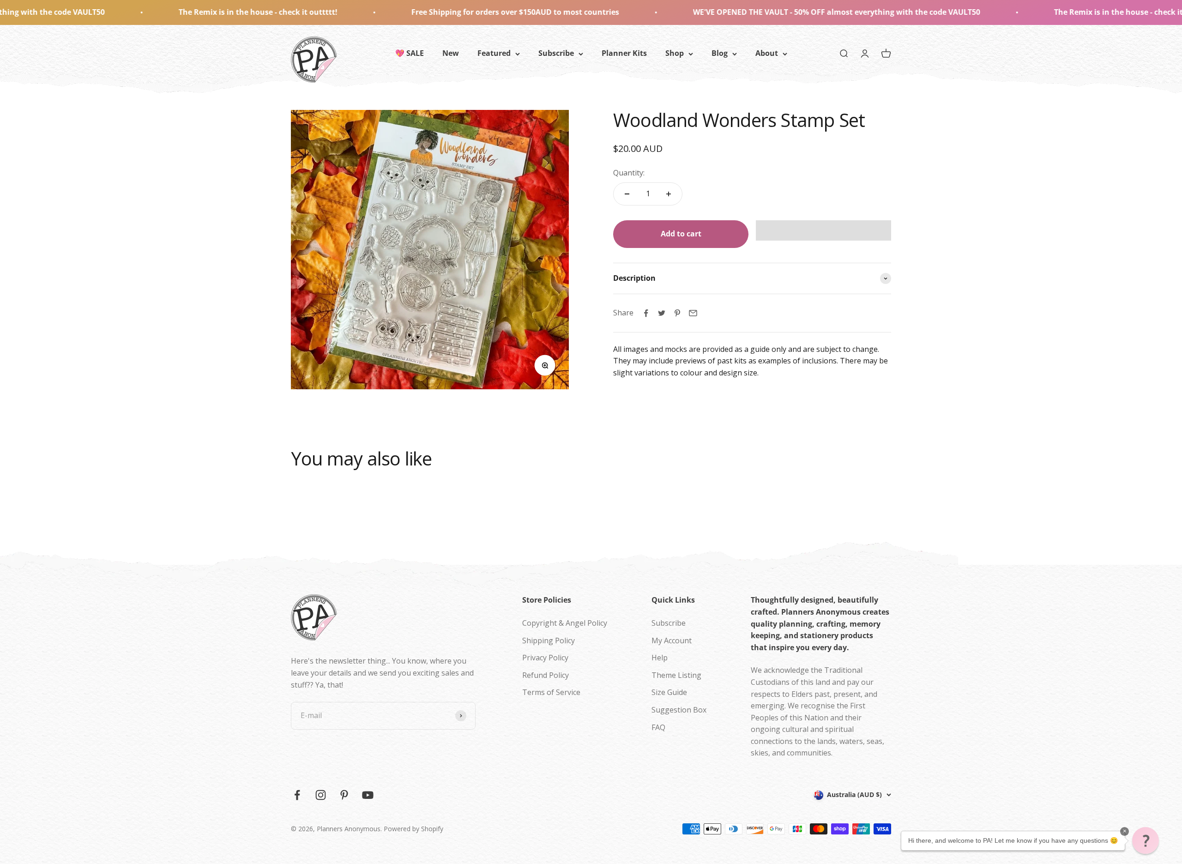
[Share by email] (693, 313)
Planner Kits (624, 53)
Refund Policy (545, 675)
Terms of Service (551, 692)
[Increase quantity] (668, 194)
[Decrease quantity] (627, 194)
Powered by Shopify (413, 828)
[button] (823, 230)
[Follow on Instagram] (320, 795)
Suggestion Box (678, 710)
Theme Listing (676, 675)
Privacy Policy (545, 658)
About (766, 53)
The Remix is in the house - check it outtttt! (174, 12)
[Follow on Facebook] (297, 795)
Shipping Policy (548, 640)
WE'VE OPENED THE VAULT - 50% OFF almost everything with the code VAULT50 (753, 12)
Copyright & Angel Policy (564, 623)
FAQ (658, 727)
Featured (494, 53)
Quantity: (629, 173)
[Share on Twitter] (661, 313)
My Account (671, 640)
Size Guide (669, 692)
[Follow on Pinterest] (344, 795)
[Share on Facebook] (646, 313)
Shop (674, 53)
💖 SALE (409, 53)
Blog (720, 53)
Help (659, 658)
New (450, 53)
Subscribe (556, 53)
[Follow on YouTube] (368, 795)
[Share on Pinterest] (677, 313)
